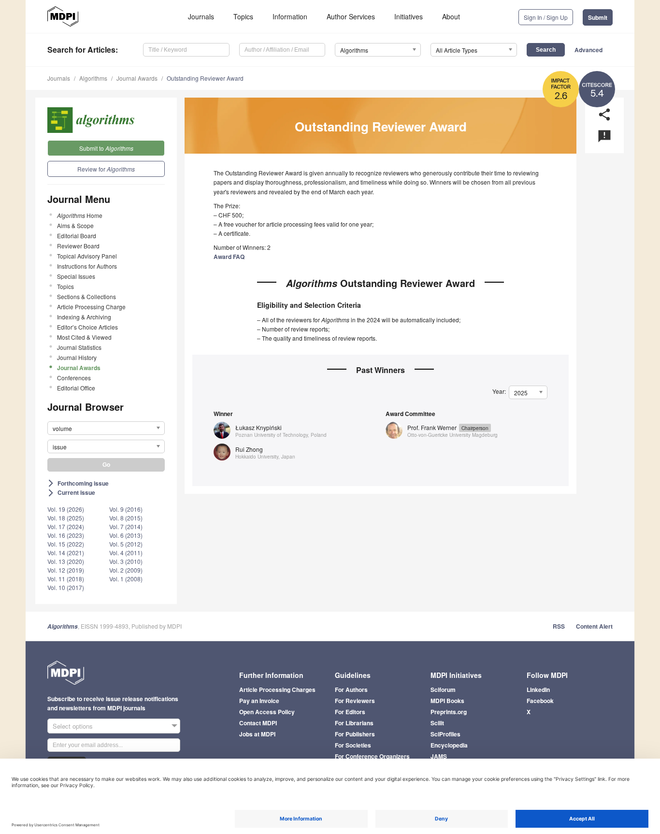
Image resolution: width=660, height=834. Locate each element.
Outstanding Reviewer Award (205, 78)
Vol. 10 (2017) (65, 587)
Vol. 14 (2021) (65, 552)
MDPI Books (447, 700)
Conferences (74, 378)
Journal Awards (137, 78)
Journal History (77, 357)
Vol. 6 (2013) (126, 535)
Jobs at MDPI (257, 734)
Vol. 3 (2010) (126, 561)
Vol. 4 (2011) (126, 552)
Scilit (437, 723)
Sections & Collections (86, 296)
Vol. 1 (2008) (126, 579)
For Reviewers (355, 700)
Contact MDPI (258, 723)
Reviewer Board (78, 246)
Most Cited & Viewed (84, 337)
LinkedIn (538, 689)
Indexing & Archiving (84, 317)
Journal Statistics (79, 347)
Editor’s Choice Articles (87, 327)
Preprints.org (448, 711)
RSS (559, 626)
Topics (243, 16)
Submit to (106, 148)
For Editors (350, 711)
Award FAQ (229, 256)
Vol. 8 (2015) (126, 518)
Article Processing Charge (91, 306)
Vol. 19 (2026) (65, 509)
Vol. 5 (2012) (126, 544)
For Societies (353, 745)
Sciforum (443, 689)
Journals (201, 16)
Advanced (588, 49)
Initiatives (408, 16)
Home (79, 215)
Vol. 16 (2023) (65, 535)
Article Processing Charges (277, 689)
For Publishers (355, 734)
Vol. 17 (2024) (65, 526)
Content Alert (594, 626)
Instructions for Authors (87, 266)
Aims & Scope (75, 225)
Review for (106, 169)
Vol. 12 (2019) (65, 570)
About (451, 16)
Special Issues (76, 276)
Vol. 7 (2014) (126, 526)
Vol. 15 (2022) (65, 544)
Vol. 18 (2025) (65, 518)
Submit (597, 17)
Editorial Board (76, 235)
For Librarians (354, 723)
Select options (73, 726)
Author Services (351, 16)
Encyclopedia (449, 745)
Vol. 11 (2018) (65, 579)
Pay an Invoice (259, 700)
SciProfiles (445, 734)
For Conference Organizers (372, 756)
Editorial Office (76, 388)
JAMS (438, 756)
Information (290, 16)
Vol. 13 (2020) (65, 561)
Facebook (540, 700)
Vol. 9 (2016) (126, 509)
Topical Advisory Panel (87, 256)
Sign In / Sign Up (546, 17)
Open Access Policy (267, 711)
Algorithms (93, 78)
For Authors (351, 689)
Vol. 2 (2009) (126, 570)
